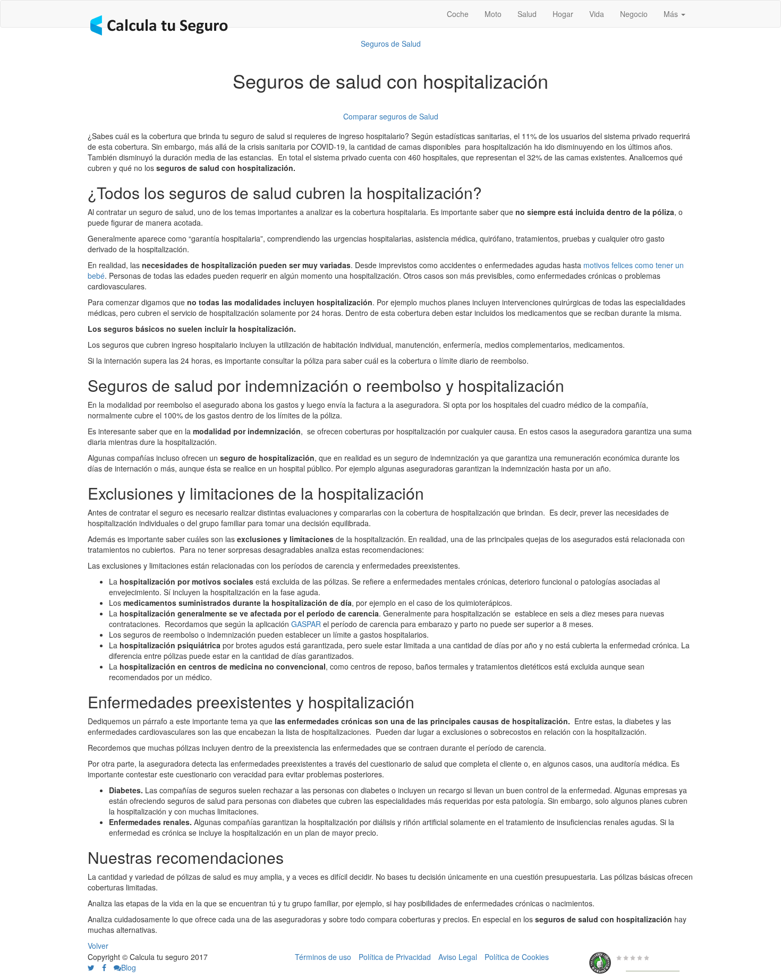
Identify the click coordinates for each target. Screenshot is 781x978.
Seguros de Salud (391, 43)
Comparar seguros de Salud (390, 116)
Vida (596, 13)
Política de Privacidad (395, 956)
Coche (458, 13)
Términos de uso (323, 956)
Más (672, 13)
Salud (527, 13)
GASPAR (306, 624)
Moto (493, 13)
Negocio (634, 13)
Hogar (563, 13)
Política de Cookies (517, 956)
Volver (98, 945)
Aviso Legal (457, 956)
